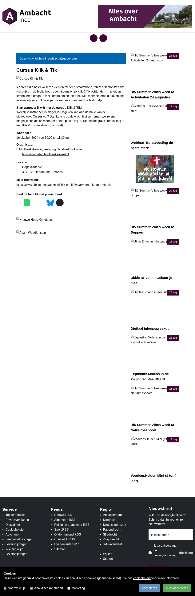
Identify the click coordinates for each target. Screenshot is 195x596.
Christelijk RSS (64, 539)
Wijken (107, 554)
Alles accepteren (177, 588)
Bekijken (186, 552)
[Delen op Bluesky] (50, 202)
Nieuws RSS (63, 514)
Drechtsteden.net (114, 524)
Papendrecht (111, 529)
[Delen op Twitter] (34, 202)
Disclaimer (13, 524)
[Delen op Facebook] (19, 202)
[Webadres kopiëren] (60, 202)
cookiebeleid (142, 578)
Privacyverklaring (17, 519)
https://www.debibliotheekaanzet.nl (45, 154)
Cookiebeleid (15, 529)
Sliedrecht (110, 534)
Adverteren (13, 534)
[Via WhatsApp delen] (27, 202)
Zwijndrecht (111, 539)
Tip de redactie (16, 514)
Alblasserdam (112, 514)
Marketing (78, 588)
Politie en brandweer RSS (72, 524)
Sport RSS (61, 529)
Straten (108, 558)
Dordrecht (109, 519)
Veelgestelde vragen (19, 539)
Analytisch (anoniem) (48, 588)
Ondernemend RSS (67, 534)
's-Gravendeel (112, 544)
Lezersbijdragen (16, 544)
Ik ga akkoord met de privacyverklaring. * (165, 553)
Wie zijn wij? (14, 549)
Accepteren (149, 588)
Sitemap (60, 549)
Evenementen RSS (67, 544)
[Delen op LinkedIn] (42, 202)
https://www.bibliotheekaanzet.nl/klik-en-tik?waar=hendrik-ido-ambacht (63, 184)
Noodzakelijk (17, 588)
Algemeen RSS (64, 519)
